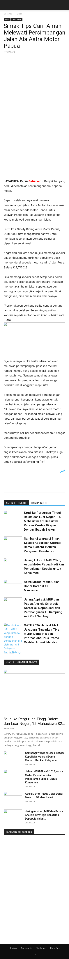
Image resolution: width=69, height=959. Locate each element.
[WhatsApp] (32, 60)
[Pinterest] (24, 60)
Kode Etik (55, 948)
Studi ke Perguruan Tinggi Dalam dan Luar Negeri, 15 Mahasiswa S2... (34, 721)
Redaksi (13, 948)
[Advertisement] (34, 140)
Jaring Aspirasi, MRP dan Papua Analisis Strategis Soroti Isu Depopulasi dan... (44, 815)
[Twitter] (16, 60)
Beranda (8, 13)
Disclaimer (41, 948)
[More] (41, 60)
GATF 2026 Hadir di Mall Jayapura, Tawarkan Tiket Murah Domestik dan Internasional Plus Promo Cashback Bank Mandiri (42, 633)
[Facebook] (7, 60)
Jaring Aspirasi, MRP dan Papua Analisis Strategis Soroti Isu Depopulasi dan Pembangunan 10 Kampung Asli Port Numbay (43, 608)
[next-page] (12, 651)
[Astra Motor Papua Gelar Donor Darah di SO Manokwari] (13, 586)
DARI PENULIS (39, 503)
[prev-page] (6, 651)
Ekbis (19, 13)
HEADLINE (17, 19)
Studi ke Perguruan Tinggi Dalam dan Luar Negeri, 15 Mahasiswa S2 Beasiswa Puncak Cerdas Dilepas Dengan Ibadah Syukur (42, 521)
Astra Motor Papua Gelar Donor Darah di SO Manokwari (41, 586)
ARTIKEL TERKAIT (16, 503)
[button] (6, 5)
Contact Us (26, 948)
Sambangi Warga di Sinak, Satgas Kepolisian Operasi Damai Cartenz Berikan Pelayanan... (45, 756)
